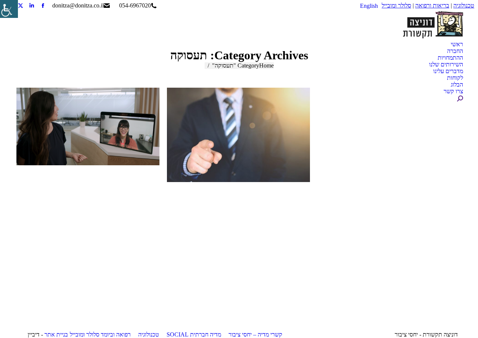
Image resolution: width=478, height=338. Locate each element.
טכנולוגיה (463, 5)
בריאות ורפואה (432, 5)
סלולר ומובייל (396, 5)
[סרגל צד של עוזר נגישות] (9, 9)
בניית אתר (56, 334)
